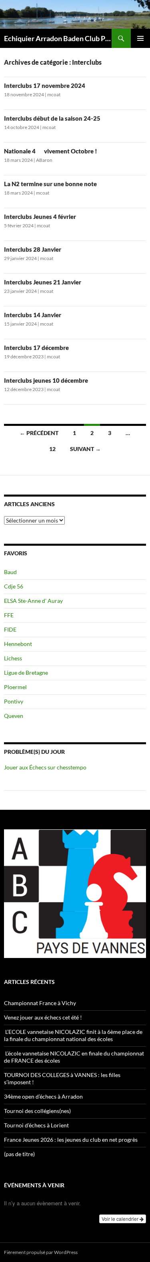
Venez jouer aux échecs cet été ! (43, 1017)
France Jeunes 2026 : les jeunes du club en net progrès (71, 1139)
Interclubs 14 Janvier (32, 314)
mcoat (53, 94)
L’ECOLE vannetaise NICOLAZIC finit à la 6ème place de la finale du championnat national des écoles (73, 1035)
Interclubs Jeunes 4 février (40, 216)
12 (52, 448)
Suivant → (85, 448)
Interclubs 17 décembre (36, 347)
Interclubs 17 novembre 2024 (44, 85)
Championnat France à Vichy (40, 1003)
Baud (10, 571)
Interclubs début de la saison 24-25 (52, 118)
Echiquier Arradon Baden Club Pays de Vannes (58, 38)
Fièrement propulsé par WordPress (41, 1252)
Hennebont (18, 643)
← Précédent (39, 432)
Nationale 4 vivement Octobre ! (50, 151)
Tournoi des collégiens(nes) (37, 1110)
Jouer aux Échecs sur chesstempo (45, 767)
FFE (9, 615)
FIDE (10, 629)
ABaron (44, 160)
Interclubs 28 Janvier (32, 249)
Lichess (13, 658)
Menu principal (140, 38)
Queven (13, 715)
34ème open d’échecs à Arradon (43, 1096)
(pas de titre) (19, 1154)
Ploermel (15, 687)
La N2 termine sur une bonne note (50, 183)
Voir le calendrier (121, 1218)
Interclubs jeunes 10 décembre (46, 380)
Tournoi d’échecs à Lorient (36, 1125)
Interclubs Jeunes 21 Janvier (42, 282)
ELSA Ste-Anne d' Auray (33, 600)
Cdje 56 (13, 586)
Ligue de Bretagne (26, 672)
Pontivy (13, 701)
